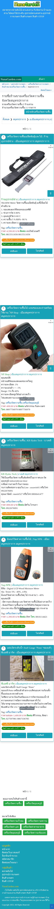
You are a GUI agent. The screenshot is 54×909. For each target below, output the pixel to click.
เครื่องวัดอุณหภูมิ (31, 403)
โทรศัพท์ (40, 251)
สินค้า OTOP (8, 881)
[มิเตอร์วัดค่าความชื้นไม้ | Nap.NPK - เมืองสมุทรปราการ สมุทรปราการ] (27, 564)
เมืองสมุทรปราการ (27, 199)
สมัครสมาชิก (8, 859)
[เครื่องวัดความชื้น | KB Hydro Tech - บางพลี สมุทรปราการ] (27, 459)
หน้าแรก (5, 84)
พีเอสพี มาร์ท (7, 683)
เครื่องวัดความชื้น (14, 228)
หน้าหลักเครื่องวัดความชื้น (38, 112)
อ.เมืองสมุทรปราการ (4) (41, 119)
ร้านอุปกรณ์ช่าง (9, 199)
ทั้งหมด (6, 119)
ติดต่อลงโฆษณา (9, 862)
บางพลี (21, 474)
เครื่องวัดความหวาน (37, 821)
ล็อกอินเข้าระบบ (9, 856)
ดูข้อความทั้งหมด (27, 224)
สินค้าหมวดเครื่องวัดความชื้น (13, 87)
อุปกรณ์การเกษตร (18, 84)
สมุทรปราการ (19, 119)
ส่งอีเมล (13, 251)
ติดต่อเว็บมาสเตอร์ (11, 852)
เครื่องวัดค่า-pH (11, 827)
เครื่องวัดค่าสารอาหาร (33, 827)
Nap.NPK (5, 585)
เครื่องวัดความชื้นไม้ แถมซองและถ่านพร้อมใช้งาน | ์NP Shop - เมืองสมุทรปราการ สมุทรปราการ (26, 312)
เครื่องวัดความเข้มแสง (35, 833)
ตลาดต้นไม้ (7, 871)
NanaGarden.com (11, 79)
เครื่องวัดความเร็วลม (13, 821)
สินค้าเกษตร (8, 878)
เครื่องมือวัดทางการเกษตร (38, 84)
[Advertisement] (27, 48)
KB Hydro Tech (8, 474)
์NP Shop (5, 374)
